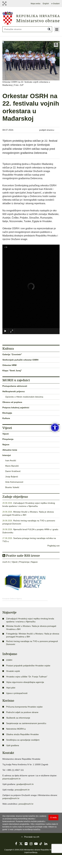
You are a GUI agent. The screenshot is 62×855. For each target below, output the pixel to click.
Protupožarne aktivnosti (14, 386)
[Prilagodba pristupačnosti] (55, 427)
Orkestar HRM (9, 365)
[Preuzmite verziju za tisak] (56, 45)
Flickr (26, 843)
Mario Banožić (12, 466)
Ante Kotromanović (14, 482)
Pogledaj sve (53, 545)
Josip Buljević (11, 476)
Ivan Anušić (10, 460)
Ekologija (7, 413)
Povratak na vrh (31, 837)
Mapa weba (35, 4)
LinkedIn (46, 843)
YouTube (36, 843)
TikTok (41, 843)
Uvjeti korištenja (30, 852)
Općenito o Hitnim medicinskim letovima (24, 397)
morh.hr (6, 562)
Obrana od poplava (12, 402)
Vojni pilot (10, 687)
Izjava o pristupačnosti (16, 693)
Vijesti (5, 434)
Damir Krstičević (13, 471)
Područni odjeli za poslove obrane (22, 712)
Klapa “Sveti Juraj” (12, 370)
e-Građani (55, 4)
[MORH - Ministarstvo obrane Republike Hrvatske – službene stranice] (31, 18)
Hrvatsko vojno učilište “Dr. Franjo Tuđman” (26, 676)
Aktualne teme (9, 450)
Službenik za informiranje (18, 718)
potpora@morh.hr (10, 798)
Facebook (16, 843)
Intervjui (6, 455)
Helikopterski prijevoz (13, 391)
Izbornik (57, 29)
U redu (53, 817)
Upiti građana (12, 745)
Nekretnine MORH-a (16, 729)
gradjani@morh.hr (25, 784)
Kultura (6, 418)
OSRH (9, 660)
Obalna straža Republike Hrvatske (22, 734)
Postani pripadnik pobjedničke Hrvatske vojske (28, 665)
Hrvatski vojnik (13, 671)
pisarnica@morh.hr (11, 778)
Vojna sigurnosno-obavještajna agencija (25, 682)
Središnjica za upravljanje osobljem (23, 740)
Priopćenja (7, 439)
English (46, 4)
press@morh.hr (22, 789)
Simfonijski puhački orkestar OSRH (20, 360)
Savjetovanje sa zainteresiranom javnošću (26, 723)
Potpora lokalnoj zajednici (15, 407)
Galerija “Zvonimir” (12, 354)
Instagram (31, 843)
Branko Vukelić (12, 487)
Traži (49, 29)
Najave (5, 444)
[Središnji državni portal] (5, 3)
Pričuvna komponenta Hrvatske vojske (24, 707)
